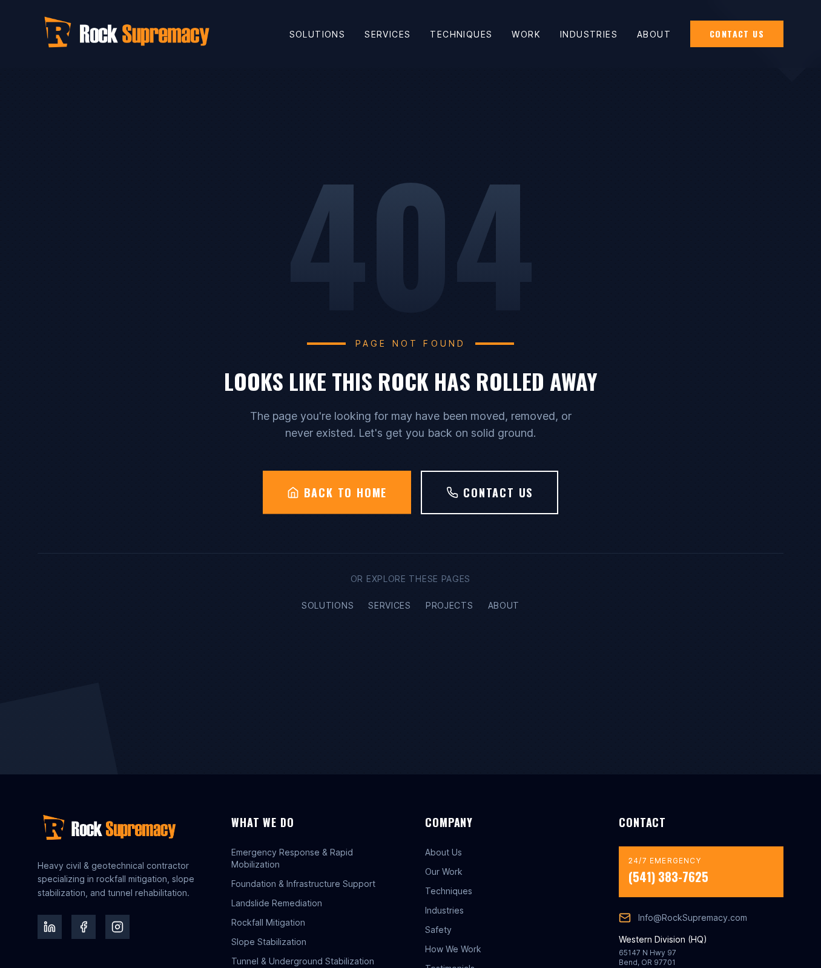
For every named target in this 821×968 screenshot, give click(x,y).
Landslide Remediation (276, 903)
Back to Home (345, 492)
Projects (449, 605)
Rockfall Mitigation (268, 922)
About (654, 34)
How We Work (453, 949)
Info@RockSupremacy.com (692, 917)
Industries (589, 34)
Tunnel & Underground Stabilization (302, 961)
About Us (443, 852)
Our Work (444, 871)
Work (526, 34)
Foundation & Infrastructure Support (303, 883)
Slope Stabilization (268, 942)
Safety (438, 929)
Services (387, 34)
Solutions (317, 34)
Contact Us (737, 33)
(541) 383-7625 (668, 877)
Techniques (461, 34)
